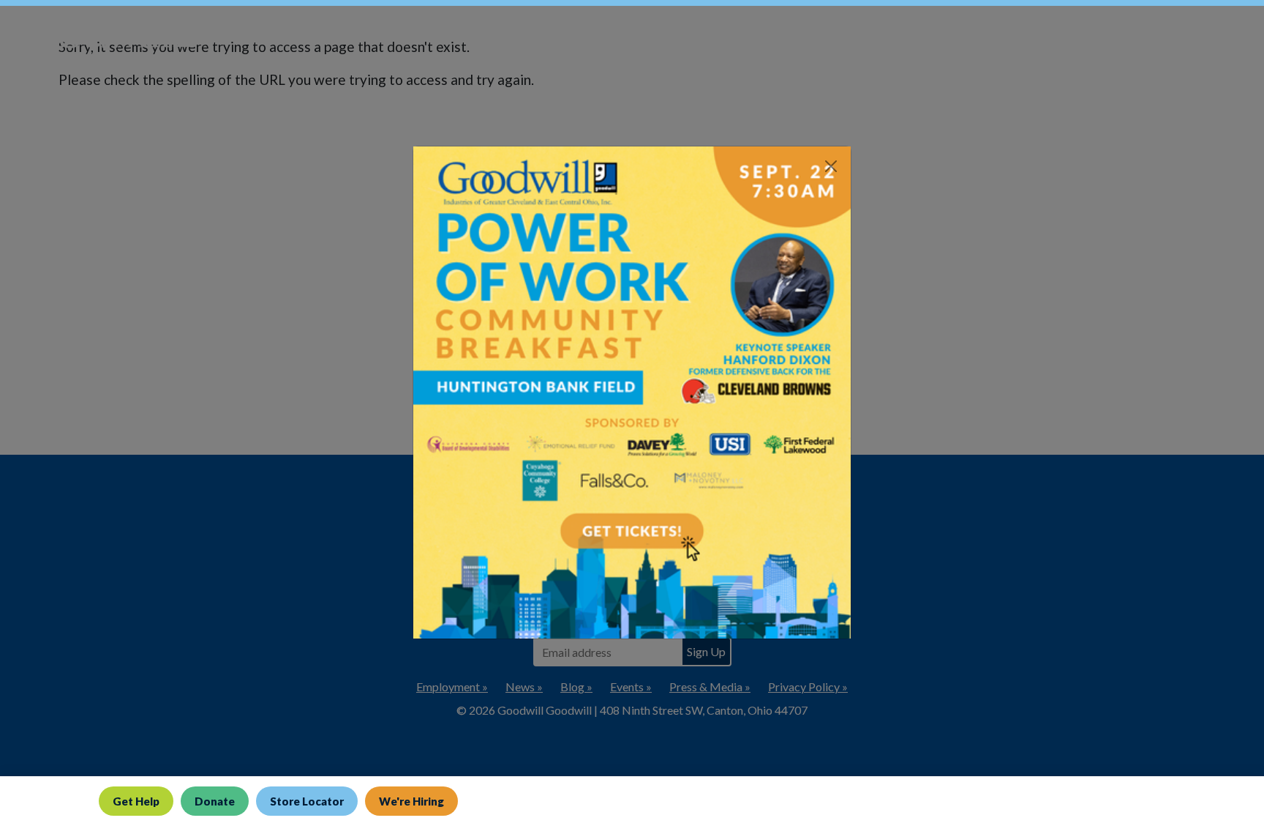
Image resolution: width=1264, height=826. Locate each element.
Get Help (136, 801)
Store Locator (307, 801)
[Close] (831, 166)
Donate (215, 801)
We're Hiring (411, 801)
